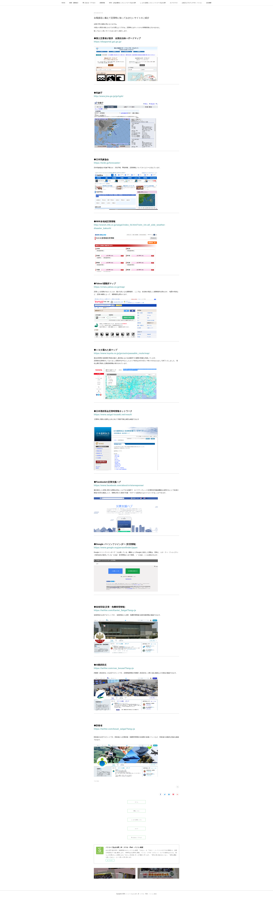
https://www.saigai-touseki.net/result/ (113, 414)
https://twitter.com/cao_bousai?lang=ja (114, 668)
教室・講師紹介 (73, 3)
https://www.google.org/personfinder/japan (115, 547)
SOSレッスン (136, 811)
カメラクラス (174, 3)
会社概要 (208, 3)
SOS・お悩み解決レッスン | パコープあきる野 (122, 3)
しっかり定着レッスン (136, 819)
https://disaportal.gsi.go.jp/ (107, 41)
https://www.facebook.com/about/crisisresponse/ (119, 485)
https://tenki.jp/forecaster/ (107, 162)
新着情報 (102, 3)
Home (63, 3)
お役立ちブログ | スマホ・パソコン (192, 3)
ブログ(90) (96, 781)
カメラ (136, 828)
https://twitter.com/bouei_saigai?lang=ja (114, 728)
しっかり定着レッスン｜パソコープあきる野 (153, 3)
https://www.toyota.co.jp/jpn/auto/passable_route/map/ (122, 353)
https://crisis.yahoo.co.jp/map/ (109, 286)
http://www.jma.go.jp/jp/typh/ (108, 96)
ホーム (136, 802)
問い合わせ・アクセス (89, 3)
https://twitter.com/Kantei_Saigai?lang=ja (115, 610)
